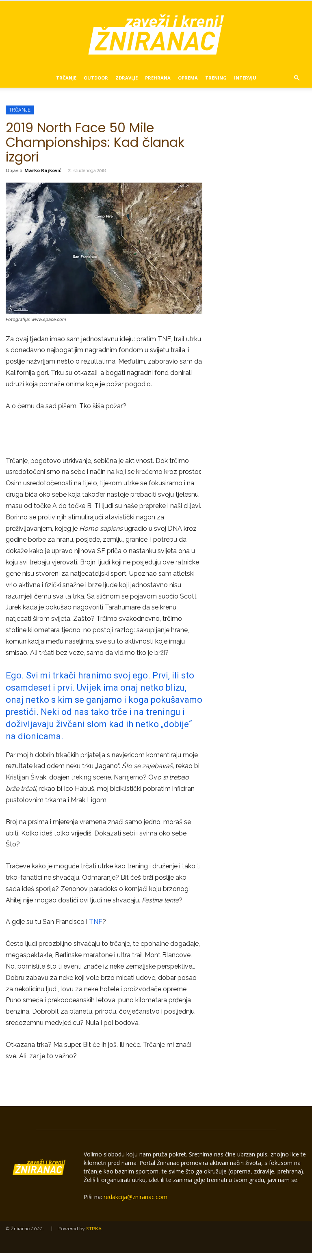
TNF (95, 922)
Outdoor (96, 78)
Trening (216, 78)
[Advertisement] (104, 434)
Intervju (245, 78)
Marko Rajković (42, 170)
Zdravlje (126, 78)
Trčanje (66, 78)
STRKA (94, 1228)
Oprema (188, 78)
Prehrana (158, 78)
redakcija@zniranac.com (135, 1197)
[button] (296, 78)
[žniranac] (156, 34)
